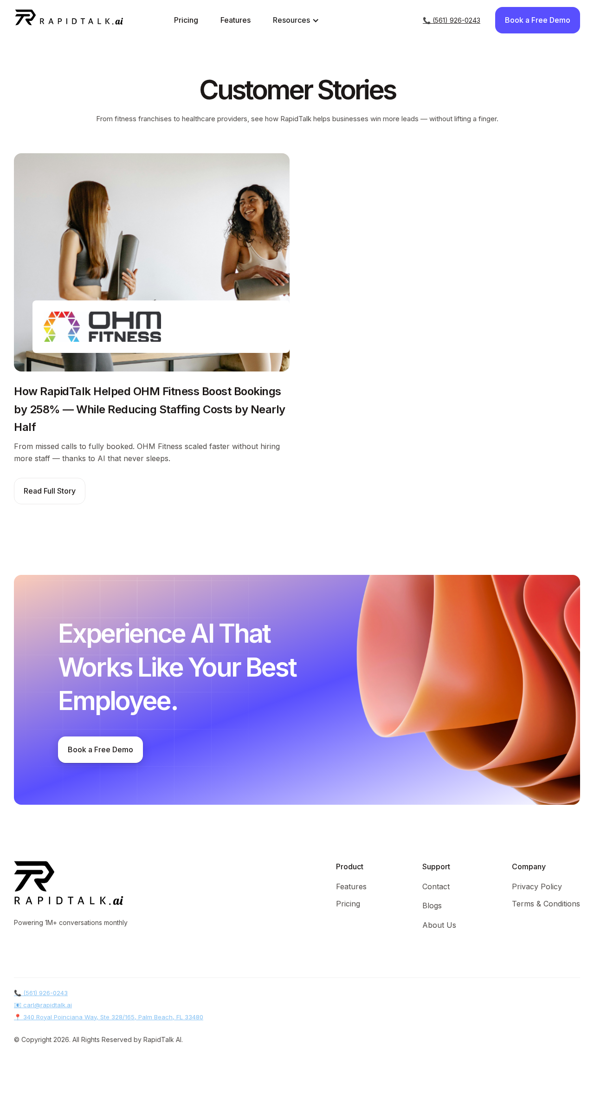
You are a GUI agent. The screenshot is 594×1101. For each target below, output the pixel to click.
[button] (296, 20)
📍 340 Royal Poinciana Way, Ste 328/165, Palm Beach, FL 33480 (108, 1017)
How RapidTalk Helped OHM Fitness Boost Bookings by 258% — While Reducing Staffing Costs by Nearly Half (149, 409)
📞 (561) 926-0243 (451, 20)
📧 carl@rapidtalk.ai (43, 1005)
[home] (54, 20)
